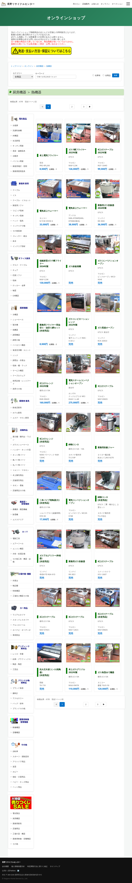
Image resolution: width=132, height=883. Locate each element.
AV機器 (15, 135)
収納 (14, 280)
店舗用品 (16, 828)
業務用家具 (17, 823)
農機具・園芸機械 (20, 509)
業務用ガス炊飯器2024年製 (106, 206)
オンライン (105, 4)
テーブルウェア (19, 375)
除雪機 (15, 514)
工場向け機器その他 (21, 596)
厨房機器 (39, 66)
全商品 (108, 75)
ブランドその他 (19, 708)
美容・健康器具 (19, 151)
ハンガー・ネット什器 (22, 449)
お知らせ (95, 4)
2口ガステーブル (47, 616)
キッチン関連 (18, 145)
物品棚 (15, 585)
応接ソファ (17, 275)
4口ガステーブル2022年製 (105, 151)
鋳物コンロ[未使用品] (103, 498)
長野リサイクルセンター (21, 3)
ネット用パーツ (19, 455)
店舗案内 (85, 4)
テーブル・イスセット (22, 200)
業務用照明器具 (19, 171)
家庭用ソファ (18, 205)
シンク (15, 355)
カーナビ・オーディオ (22, 630)
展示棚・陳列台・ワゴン (22, 438)
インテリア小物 (19, 226)
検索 (115, 75)
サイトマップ (55, 866)
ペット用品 (17, 787)
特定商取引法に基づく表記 (37, 866)
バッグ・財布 (18, 703)
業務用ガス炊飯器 (77, 561)
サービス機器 (18, 370)
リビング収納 (18, 210)
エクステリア (18, 519)
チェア (15, 270)
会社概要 (5, 866)
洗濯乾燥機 (17, 130)
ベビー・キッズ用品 (21, 782)
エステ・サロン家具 (21, 417)
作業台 (15, 580)
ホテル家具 (17, 412)
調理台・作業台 (19, 360)
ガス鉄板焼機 (75, 266)
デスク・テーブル (20, 265)
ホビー (15, 771)
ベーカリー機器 (19, 345)
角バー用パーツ (19, 460)
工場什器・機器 (19, 833)
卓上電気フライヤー (49, 155)
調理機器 (16, 335)
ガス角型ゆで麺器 (106, 672)
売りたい (76, 4)
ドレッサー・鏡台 (20, 236)
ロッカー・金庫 (19, 285)
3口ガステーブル (105, 386)
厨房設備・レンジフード (22, 382)
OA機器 (16, 295)
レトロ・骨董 (18, 654)
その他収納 (17, 231)
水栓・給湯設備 (19, 553)
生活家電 (16, 140)
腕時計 (15, 693)
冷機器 (15, 314)
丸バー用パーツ (19, 465)
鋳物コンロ (74, 444)
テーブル (16, 190)
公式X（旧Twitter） (9, 870)
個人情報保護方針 (18, 866)
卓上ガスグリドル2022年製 (77, 671)
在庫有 (97, 75)
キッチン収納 (18, 215)
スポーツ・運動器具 (21, 756)
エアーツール (18, 543)
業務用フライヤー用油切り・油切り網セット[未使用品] (50, 327)
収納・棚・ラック (20, 365)
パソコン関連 (18, 161)
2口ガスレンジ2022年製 (46, 385)
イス (14, 195)
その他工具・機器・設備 (22, 560)
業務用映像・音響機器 (22, 838)
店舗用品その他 (19, 490)
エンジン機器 (18, 548)
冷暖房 (15, 156)
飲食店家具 (17, 407)
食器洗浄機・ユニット (22, 350)
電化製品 (16, 813)
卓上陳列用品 (18, 475)
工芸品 (15, 669)
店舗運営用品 (18, 480)
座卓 (14, 241)
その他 (15, 844)
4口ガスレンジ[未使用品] (46, 440)
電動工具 (16, 538)
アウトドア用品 (19, 761)
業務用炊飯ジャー (106, 447)
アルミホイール (19, 625)
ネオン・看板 (18, 485)
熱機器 (49, 66)
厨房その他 (17, 389)
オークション (117, 4)
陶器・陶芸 (17, 664)
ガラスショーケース (21, 444)
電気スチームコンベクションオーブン (79, 382)
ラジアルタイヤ (19, 614)
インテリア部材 (19, 246)
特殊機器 (16, 591)
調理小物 (16, 340)
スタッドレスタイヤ (21, 620)
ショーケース (18, 319)
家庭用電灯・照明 (20, 166)
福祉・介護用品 (19, 777)
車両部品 (16, 635)
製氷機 (15, 324)
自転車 (15, 751)
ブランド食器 (18, 688)
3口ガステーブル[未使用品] (105, 615)
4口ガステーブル (105, 561)
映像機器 (16, 727)
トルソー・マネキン (21, 470)
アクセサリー (18, 698)
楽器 (14, 766)
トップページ (16, 66)
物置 (14, 290)
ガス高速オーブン (106, 327)
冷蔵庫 (15, 125)
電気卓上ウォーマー (49, 210)
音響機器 (16, 732)
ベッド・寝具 (18, 220)
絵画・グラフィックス (22, 659)
